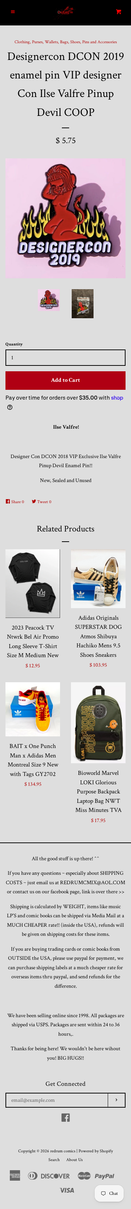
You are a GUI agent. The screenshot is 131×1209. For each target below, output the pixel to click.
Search (54, 1159)
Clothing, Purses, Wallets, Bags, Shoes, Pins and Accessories (66, 42)
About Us (74, 1159)
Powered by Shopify (96, 1151)
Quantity (14, 344)
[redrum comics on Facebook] (65, 1119)
